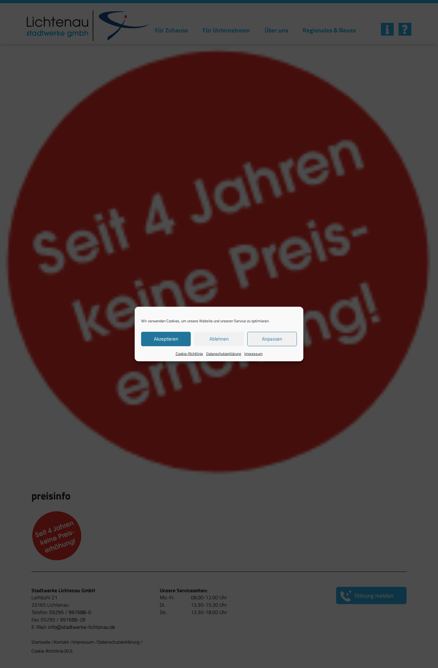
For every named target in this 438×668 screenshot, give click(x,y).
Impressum (253, 353)
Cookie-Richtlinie (189, 353)
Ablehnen (219, 339)
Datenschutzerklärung (223, 353)
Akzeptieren (166, 339)
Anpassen (272, 339)
